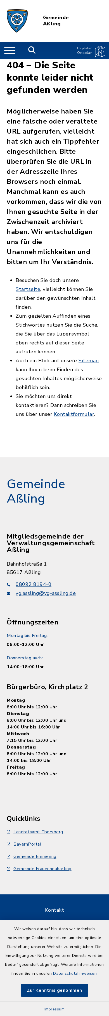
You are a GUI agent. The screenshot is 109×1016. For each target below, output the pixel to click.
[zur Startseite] (17, 21)
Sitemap (89, 360)
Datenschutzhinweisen (75, 973)
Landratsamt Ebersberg (38, 832)
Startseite (28, 289)
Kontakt (54, 910)
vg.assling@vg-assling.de (46, 593)
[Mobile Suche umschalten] (32, 50)
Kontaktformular (74, 414)
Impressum (54, 1009)
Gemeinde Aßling (56, 21)
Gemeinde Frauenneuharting (42, 869)
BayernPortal (27, 844)
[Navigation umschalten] (10, 50)
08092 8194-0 (33, 584)
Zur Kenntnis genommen (54, 990)
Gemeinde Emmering (34, 856)
